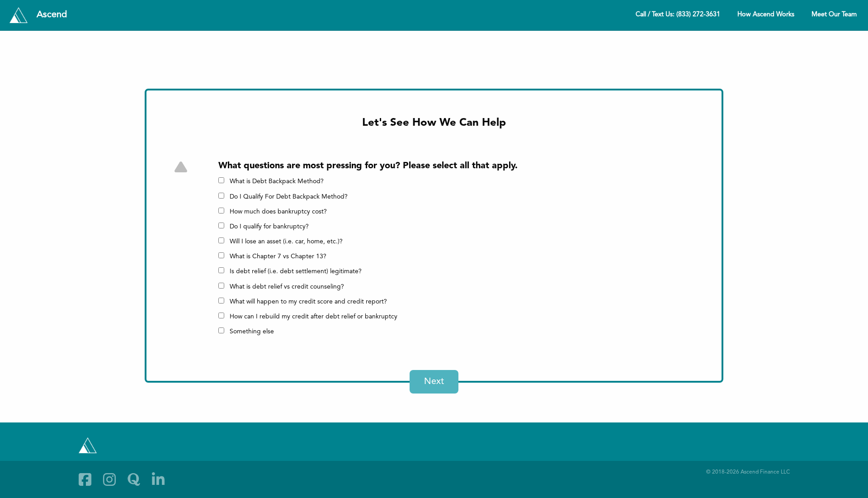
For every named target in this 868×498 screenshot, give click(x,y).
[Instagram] (109, 479)
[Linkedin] (158, 479)
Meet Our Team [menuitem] (834, 14)
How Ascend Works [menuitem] (765, 14)
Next (434, 381)
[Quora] (133, 479)
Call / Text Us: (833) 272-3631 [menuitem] (678, 14)
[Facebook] (85, 479)
